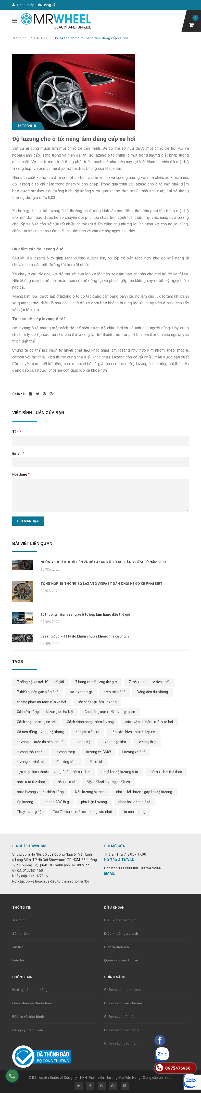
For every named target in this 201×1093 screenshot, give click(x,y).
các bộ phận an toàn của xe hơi (41, 702)
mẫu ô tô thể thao (31, 782)
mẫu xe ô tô (66, 782)
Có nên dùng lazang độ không (40, 732)
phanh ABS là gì (57, 802)
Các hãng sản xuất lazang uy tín (110, 712)
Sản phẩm (20, 933)
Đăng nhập (25, 5)
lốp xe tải (96, 762)
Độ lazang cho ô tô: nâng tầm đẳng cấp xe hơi (74, 138)
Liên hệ (18, 960)
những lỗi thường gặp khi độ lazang (144, 792)
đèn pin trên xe (87, 732)
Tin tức (17, 947)
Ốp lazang (25, 802)
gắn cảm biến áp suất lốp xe (133, 732)
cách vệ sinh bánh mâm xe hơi (149, 722)
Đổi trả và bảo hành (28, 1017)
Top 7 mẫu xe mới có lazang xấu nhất (83, 812)
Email (18, 453)
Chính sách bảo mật (120, 1043)
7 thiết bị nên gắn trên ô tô (38, 692)
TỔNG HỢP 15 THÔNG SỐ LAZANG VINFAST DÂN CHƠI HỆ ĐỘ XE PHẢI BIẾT (101, 584)
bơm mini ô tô (115, 692)
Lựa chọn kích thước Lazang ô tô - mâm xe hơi (53, 772)
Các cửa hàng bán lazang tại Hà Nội (45, 712)
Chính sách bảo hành (121, 1030)
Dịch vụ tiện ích (116, 947)
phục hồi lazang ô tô (134, 802)
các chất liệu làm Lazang (97, 702)
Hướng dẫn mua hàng (30, 990)
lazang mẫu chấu (31, 752)
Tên (16, 432)
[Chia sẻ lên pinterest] (45, 394)
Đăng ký (48, 5)
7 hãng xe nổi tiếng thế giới (96, 682)
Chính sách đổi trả (119, 1017)
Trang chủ (20, 920)
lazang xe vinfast (30, 762)
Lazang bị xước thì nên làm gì (40, 742)
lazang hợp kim (114, 742)
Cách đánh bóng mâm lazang (90, 722)
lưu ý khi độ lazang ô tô (119, 772)
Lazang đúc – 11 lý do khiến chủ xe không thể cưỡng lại (85, 636)
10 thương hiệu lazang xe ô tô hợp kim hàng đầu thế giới (85, 614)
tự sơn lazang (135, 812)
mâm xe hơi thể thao (166, 772)
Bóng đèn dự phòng (152, 692)
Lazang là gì (147, 742)
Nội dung (21, 474)
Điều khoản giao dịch (121, 933)
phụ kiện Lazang (94, 802)
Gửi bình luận (28, 521)
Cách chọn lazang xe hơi (36, 722)
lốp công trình (67, 762)
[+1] (52, 394)
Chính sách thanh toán (122, 990)
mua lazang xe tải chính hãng (40, 792)
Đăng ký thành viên (27, 1030)
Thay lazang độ (29, 812)
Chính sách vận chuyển (123, 1003)
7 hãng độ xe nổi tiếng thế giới (40, 682)
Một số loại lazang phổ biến (108, 782)
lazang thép (65, 752)
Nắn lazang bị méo (90, 792)
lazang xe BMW (98, 752)
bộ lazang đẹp (81, 692)
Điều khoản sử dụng (120, 920)
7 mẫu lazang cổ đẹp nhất (149, 682)
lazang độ (82, 742)
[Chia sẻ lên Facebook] (31, 394)
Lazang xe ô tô (134, 752)
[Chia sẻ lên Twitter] (38, 394)
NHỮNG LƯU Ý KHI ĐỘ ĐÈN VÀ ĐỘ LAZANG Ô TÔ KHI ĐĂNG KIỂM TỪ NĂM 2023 (103, 562)
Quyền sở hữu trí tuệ (121, 960)
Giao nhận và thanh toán (32, 1003)
